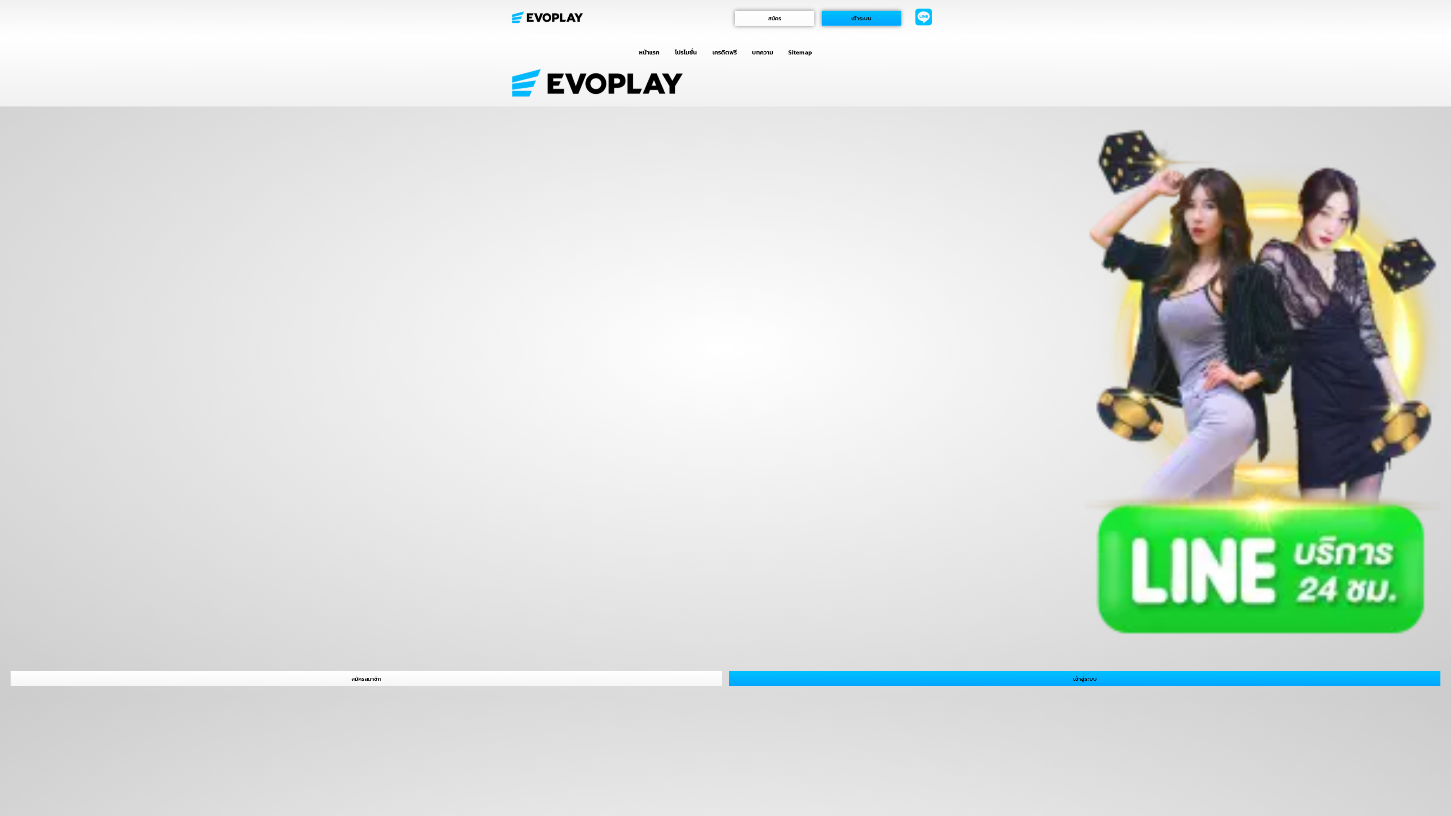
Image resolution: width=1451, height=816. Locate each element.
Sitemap (800, 52)
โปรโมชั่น (686, 52)
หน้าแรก (649, 52)
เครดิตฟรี (724, 52)
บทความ (762, 52)
